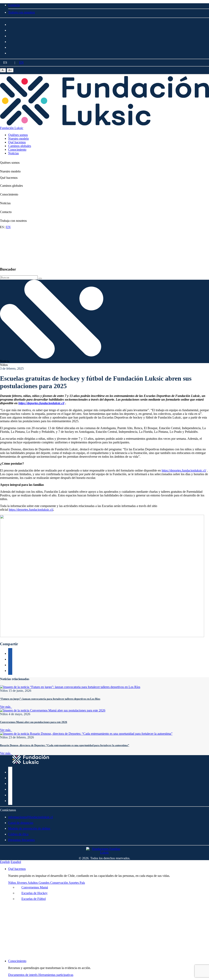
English (5, 862)
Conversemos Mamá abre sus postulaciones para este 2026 (33, 722)
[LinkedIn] (10, 41)
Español (16, 862)
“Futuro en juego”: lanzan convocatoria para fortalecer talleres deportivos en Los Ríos (50, 698)
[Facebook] (10, 24)
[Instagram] (10, 29)
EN (21, 62)
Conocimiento (9, 194)
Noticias (5, 203)
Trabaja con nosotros (13, 220)
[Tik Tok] (10, 52)
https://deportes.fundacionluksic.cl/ (184, 470)
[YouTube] (10, 47)
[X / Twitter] (10, 35)
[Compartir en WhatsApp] (10, 664)
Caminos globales (11, 185)
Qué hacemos (9, 177)
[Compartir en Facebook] (10, 670)
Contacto (6, 212)
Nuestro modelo (10, 171)
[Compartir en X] (10, 658)
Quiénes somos (10, 162)
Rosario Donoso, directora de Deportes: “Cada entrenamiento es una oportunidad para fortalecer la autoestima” (64, 745)
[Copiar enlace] (10, 653)
